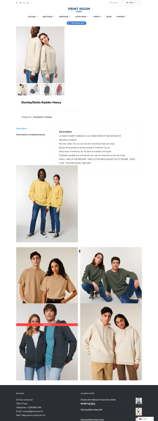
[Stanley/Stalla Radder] (47, 203)
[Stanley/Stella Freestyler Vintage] (47, 285)
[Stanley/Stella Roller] (111, 285)
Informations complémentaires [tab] (30, 134)
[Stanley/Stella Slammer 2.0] (111, 341)
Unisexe (48, 117)
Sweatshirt (38, 117)
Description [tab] (21, 128)
